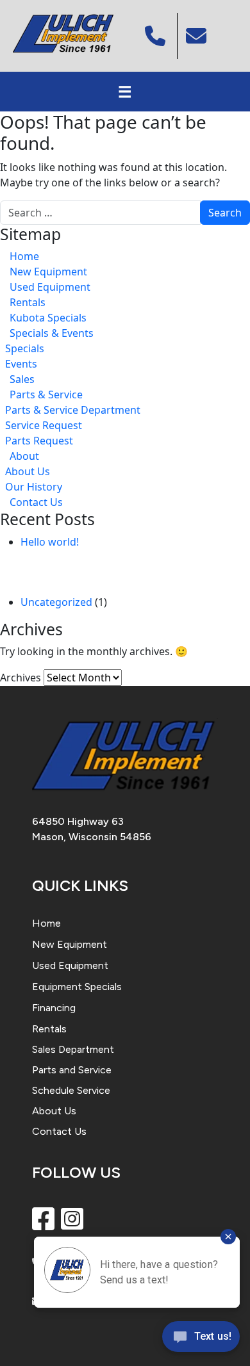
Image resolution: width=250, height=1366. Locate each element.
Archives (20, 678)
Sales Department (73, 1049)
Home (24, 256)
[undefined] (198, 36)
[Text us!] (201, 1339)
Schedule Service (71, 1090)
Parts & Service (46, 394)
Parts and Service (72, 1070)
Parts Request (39, 441)
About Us (27, 471)
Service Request (43, 425)
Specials (24, 348)
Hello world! (50, 542)
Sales (22, 379)
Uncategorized (56, 602)
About (24, 456)
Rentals (28, 302)
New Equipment (48, 271)
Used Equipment (50, 287)
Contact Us (36, 502)
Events (21, 364)
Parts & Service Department (72, 410)
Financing (54, 1008)
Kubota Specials (48, 318)
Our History (33, 487)
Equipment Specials (77, 986)
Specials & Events (52, 333)
